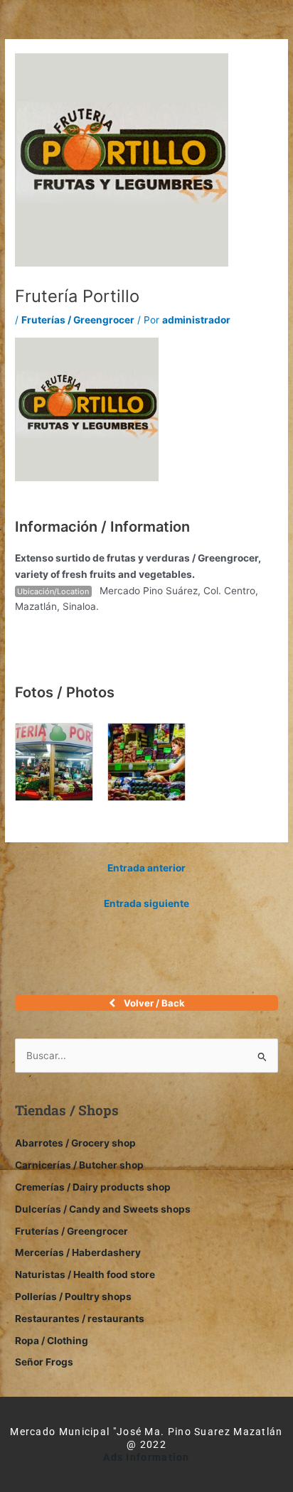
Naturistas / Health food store (85, 1274)
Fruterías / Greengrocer (77, 320)
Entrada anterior (146, 868)
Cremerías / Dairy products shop (93, 1187)
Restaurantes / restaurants (79, 1318)
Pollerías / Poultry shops (73, 1296)
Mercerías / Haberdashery (78, 1252)
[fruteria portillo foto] (54, 761)
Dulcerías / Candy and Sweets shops (103, 1209)
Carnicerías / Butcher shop (79, 1165)
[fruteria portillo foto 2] (146, 761)
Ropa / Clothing (51, 1340)
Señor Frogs (44, 1362)
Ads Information (146, 1457)
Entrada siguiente (146, 903)
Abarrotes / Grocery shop (75, 1143)
